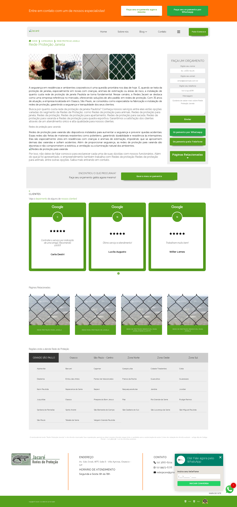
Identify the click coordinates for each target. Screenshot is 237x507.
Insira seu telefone (188, 471)
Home (103, 31)
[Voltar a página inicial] (34, 30)
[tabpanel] (57, 237)
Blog (141, 31)
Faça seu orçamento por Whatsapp (187, 10)
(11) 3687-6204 (164, 462)
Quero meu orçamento (149, 176)
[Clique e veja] (35, 459)
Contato (162, 31)
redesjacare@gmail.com (169, 472)
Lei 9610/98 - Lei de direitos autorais (121, 439)
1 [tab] (118, 273)
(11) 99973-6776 (164, 467)
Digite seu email (188, 76)
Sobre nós (123, 31)
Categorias (47, 41)
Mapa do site (215, 493)
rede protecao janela (68, 41)
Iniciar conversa (199, 483)
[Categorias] (178, 32)
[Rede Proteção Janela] (42, 67)
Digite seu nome (187, 66)
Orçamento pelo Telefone (188, 141)
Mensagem (188, 96)
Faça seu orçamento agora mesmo (141, 10)
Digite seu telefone (187, 86)
